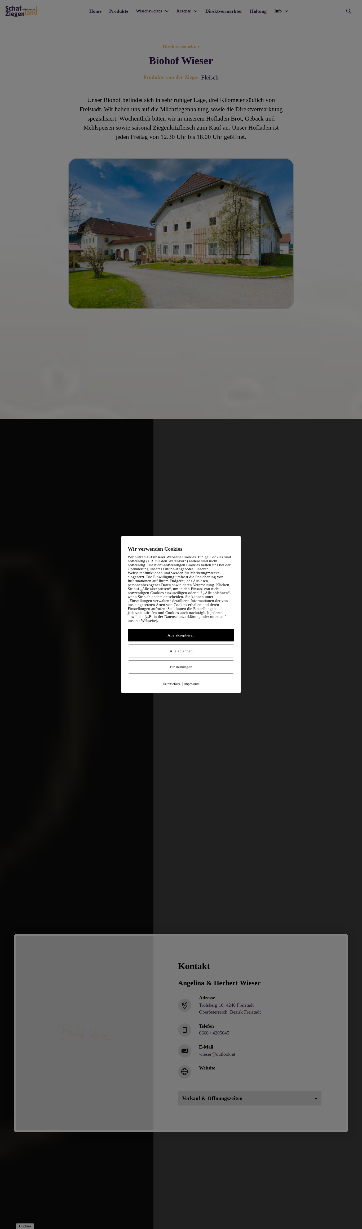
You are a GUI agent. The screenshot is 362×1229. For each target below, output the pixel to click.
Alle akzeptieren (181, 635)
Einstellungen (181, 667)
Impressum (192, 684)
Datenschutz (171, 684)
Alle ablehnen (181, 651)
